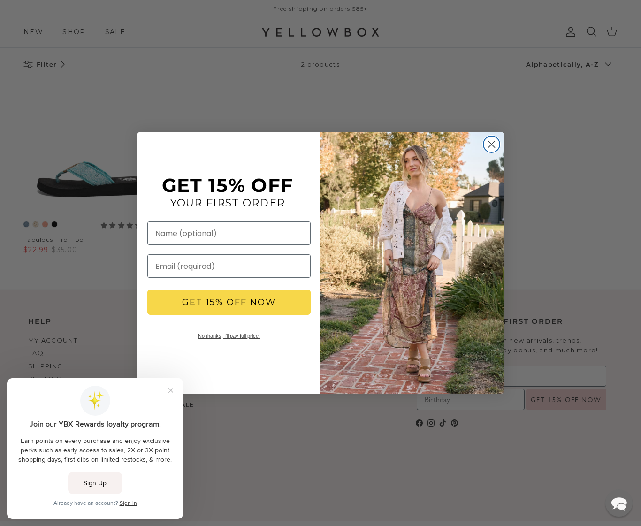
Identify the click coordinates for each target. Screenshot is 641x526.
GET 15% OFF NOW (229, 302)
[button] (619, 503)
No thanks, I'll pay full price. (229, 336)
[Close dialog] (491, 144)
